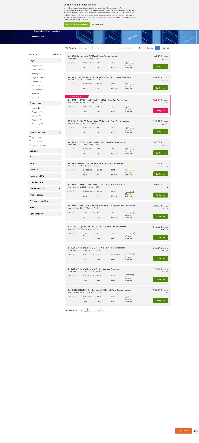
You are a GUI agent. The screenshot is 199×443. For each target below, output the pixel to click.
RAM (32, 207)
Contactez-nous (38, 36)
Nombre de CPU (37, 176)
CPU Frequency (37, 188)
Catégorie (34, 151)
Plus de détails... (34, 128)
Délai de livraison (37, 132)
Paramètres (98, 24)
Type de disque (36, 195)
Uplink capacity (37, 213)
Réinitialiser (57, 54)
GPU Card (34, 169)
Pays (32, 60)
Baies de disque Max (39, 201)
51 (99, 48)
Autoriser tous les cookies (77, 24)
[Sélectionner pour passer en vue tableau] (168, 48)
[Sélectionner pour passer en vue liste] (164, 48)
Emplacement (36, 103)
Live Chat (186, 431)
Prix (31, 157)
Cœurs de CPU (36, 182)
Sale (32, 163)
